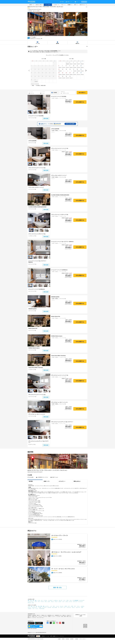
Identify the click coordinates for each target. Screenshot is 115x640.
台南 (39, 606)
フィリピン (45, 600)
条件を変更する (82, 92)
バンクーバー (78, 607)
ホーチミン (47, 606)
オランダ (29, 602)
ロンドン (73, 607)
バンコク (57, 606)
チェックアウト (42, 91)
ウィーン (36, 608)
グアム (46, 601)
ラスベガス (49, 607)
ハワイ (39, 601)
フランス (56, 601)
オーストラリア (81, 600)
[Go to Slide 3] (40, 112)
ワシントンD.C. (54, 607)
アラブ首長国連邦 (75, 600)
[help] (41, 38)
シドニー (78, 606)
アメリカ (42, 601)
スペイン (70, 601)
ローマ (61, 607)
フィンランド (80, 601)
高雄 (41, 606)
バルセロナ (29, 608)
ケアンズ (29, 607)
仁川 (34, 606)
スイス (33, 602)
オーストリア (75, 601)
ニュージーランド (31, 601)
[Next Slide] (48, 102)
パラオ (35, 601)
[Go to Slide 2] (35, 112)
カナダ (49, 601)
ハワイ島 (39, 607)
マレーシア (60, 600)
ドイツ (63, 601)
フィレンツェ (69, 607)
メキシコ (52, 601)
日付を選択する (80, 102)
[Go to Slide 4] (45, 112)
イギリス (66, 601)
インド (64, 600)
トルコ (70, 600)
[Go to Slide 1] (30, 112)
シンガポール (55, 600)
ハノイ (51, 606)
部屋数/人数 (63, 91)
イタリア (59, 601)
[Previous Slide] (29, 102)
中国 (33, 600)
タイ (42, 600)
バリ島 (72, 606)
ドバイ (33, 608)
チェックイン (31, 91)
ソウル (29, 606)
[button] (81, 30)
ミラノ (64, 607)
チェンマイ (61, 606)
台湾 (31, 600)
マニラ (69, 606)
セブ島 (65, 606)
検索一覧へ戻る (57, 587)
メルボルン (82, 606)
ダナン (54, 606)
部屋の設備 (45, 118)
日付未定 (55, 92)
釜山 (31, 606)
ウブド (75, 606)
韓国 (28, 600)
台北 (36, 606)
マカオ (67, 600)
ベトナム (38, 600)
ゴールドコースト (34, 607)
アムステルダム (41, 608)
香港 (35, 600)
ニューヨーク (44, 607)
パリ (58, 607)
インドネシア (50, 600)
